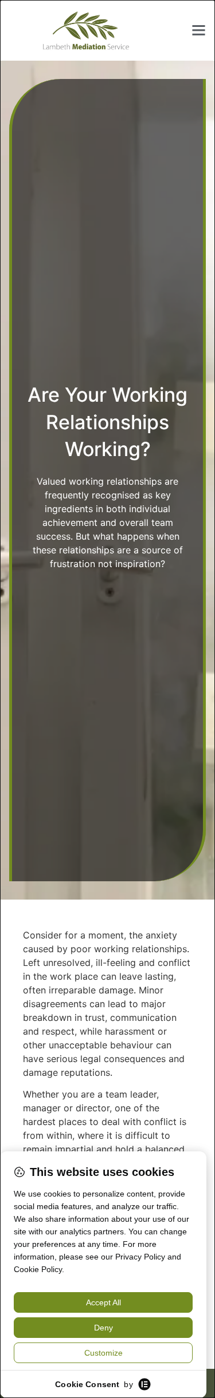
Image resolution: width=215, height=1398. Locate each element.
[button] (199, 30)
